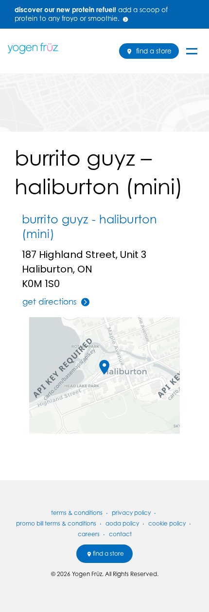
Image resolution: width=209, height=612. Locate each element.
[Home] (37, 48)
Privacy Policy (131, 512)
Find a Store (153, 51)
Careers (89, 534)
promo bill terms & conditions (56, 523)
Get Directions (49, 301)
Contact (120, 534)
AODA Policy (122, 523)
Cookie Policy (167, 523)
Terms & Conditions (77, 512)
